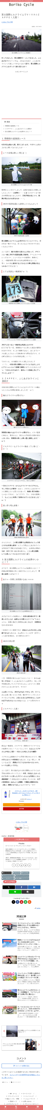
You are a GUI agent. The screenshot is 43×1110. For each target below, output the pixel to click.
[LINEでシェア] (15, 892)
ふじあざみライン (8, 878)
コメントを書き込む (22, 1066)
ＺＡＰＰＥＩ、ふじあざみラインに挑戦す (18, 129)
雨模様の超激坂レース (12, 126)
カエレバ (29, 799)
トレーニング (29, 1096)
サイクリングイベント (22, 875)
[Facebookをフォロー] (17, 865)
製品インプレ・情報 (12, 1099)
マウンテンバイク (13, 1096)
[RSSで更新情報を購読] (29, 865)
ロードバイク (7, 872)
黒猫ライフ (13, 1101)
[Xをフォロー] (14, 865)
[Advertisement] (21, 94)
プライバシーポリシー (31, 1104)
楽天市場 (21, 808)
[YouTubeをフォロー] (21, 865)
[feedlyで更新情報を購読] (25, 865)
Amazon (21, 804)
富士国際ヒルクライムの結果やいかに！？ (18, 131)
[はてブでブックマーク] (34, 887)
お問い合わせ (27, 1101)
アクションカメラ (8, 875)
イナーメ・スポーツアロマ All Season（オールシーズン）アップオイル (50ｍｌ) (26, 793)
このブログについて (12, 1104)
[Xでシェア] (9, 887)
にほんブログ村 (7, 22)
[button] (28, 892)
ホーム (14, 1093)
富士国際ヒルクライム (22, 878)
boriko (22, 843)
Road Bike (26, 872)
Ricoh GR (17, 872)
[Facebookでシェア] (21, 887)
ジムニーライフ (30, 1099)
